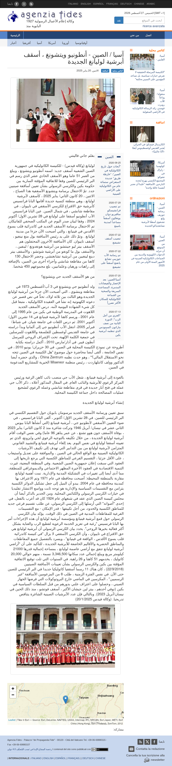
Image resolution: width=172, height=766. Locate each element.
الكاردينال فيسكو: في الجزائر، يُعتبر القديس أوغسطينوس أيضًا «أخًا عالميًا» (148, 147)
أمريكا (52, 43)
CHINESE (139, 3)
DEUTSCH (126, 3)
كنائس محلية (117, 70)
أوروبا (65, 43)
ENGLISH (86, 3)
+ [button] (13, 688)
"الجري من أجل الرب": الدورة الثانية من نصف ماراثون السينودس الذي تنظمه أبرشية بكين (110, 325)
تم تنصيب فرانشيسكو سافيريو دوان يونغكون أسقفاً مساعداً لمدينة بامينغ (112, 216)
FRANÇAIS (112, 3)
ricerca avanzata (154, 26)
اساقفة (105, 70)
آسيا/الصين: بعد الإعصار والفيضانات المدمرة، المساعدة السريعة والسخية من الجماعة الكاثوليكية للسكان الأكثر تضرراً (109, 291)
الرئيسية (15, 35)
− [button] (13, 694)
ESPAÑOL (98, 3)
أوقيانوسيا (81, 43)
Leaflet (11, 719)
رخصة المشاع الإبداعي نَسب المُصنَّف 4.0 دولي (29, 749)
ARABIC (151, 3)
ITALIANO (73, 3)
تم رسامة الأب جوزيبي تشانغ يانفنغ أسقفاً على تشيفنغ (111, 261)
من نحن (134, 35)
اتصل (148, 35)
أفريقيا (27, 43)
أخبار (13, 43)
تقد (119, 20)
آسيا (39, 43)
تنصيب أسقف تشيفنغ (113, 240)
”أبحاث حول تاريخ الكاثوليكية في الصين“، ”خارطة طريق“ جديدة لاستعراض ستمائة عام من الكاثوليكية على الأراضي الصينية (110, 179)
